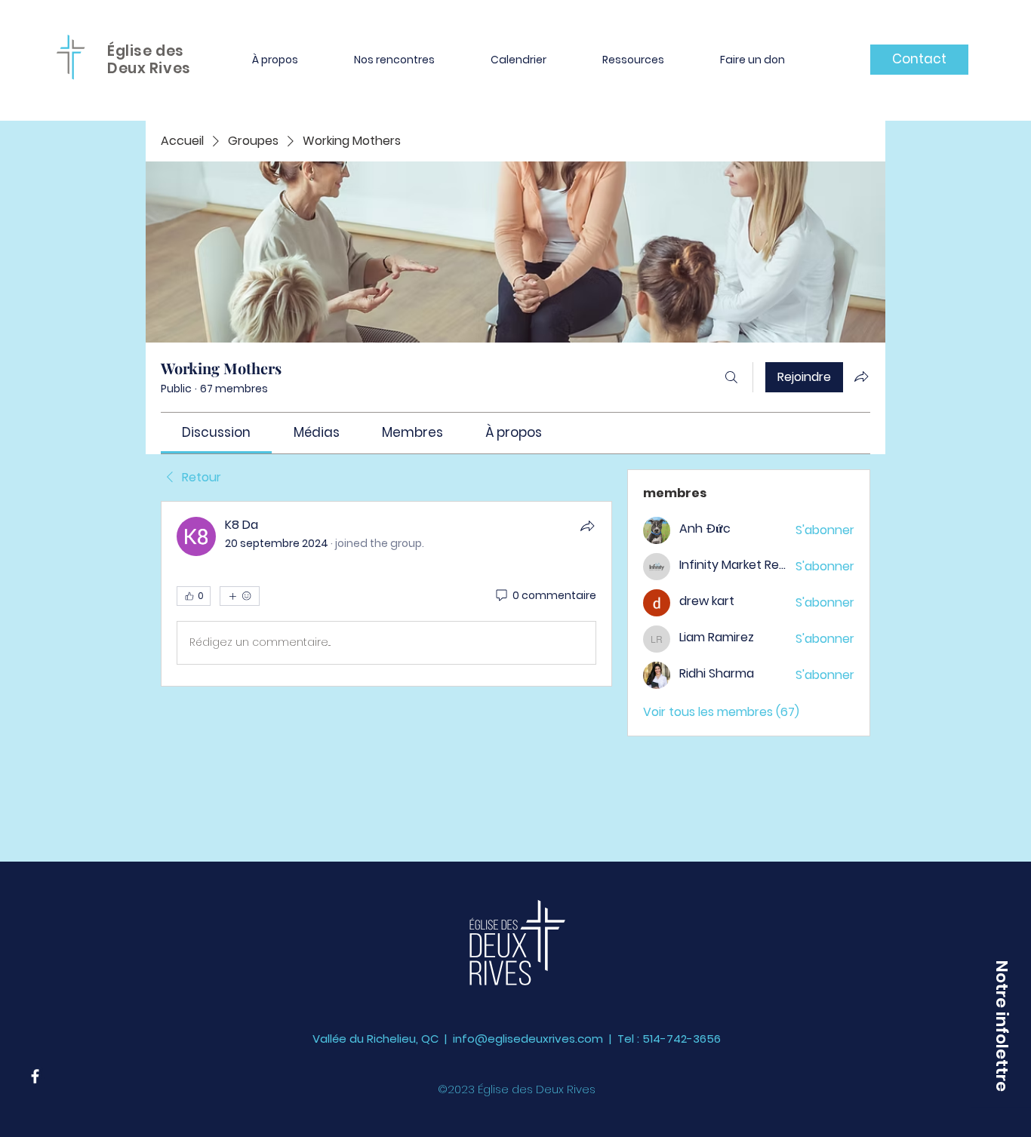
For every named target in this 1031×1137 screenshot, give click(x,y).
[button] (275, 60)
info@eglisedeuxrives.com (528, 1038)
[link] (216, 432)
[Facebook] (35, 1076)
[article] (386, 594)
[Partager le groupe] (861, 376)
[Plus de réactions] (240, 596)
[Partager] (587, 526)
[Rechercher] (731, 377)
